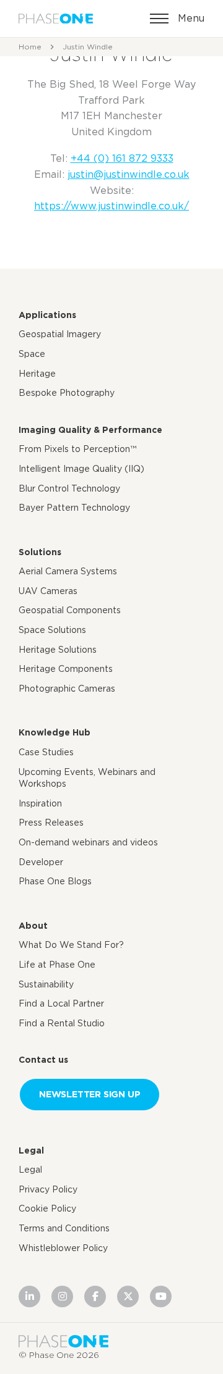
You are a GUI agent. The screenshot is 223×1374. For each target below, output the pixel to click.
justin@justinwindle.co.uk (129, 174)
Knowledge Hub (54, 732)
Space (32, 354)
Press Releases (51, 822)
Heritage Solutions (58, 650)
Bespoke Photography (67, 393)
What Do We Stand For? (71, 945)
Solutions (40, 552)
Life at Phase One (57, 965)
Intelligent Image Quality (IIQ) (81, 469)
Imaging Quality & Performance (90, 430)
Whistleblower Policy (63, 1248)
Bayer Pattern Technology (74, 508)
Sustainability (46, 984)
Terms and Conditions (64, 1228)
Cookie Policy (47, 1208)
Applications (47, 315)
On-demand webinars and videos (88, 842)
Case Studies (46, 752)
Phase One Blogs (55, 881)
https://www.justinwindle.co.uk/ (111, 206)
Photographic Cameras (67, 688)
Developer (41, 862)
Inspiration (40, 803)
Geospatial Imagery (60, 334)
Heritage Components (66, 669)
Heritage (37, 374)
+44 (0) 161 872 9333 (122, 158)
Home (30, 46)
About (33, 926)
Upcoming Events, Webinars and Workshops (87, 778)
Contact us (43, 1060)
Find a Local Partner (61, 1003)
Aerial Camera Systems (68, 571)
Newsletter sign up (89, 1094)
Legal (31, 1150)
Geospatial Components (70, 610)
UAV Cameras (48, 591)
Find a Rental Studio (62, 1023)
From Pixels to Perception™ (77, 449)
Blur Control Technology (69, 488)
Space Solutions (52, 630)
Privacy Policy (48, 1189)
